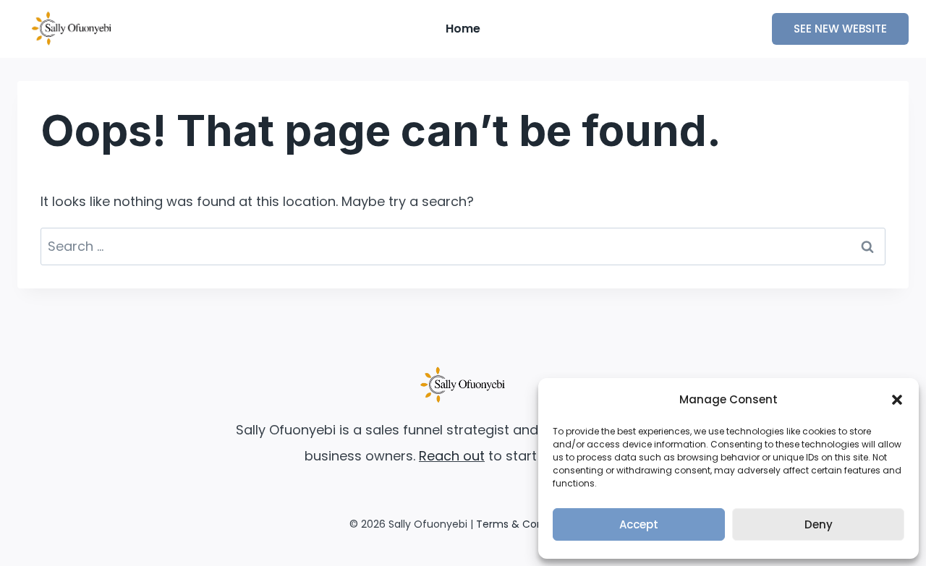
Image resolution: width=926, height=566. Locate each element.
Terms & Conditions (526, 524)
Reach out (452, 456)
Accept (638, 524)
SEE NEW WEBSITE (840, 28)
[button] (897, 400)
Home (463, 28)
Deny (818, 524)
